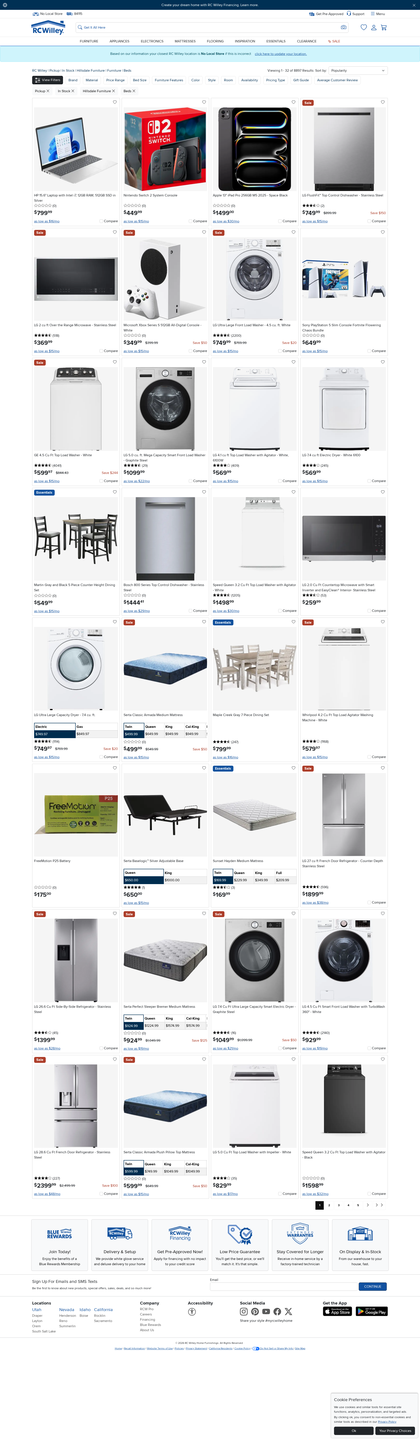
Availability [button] (249, 80)
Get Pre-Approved (329, 14)
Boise (84, 1315)
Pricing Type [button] (275, 80)
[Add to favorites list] (114, 102)
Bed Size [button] (140, 80)
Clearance (307, 41)
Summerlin (67, 1326)
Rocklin (99, 1315)
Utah (36, 1309)
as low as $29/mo (137, 611)
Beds (127, 70)
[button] (43, 5)
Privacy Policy (387, 1422)
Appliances (119, 41)
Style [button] (212, 80)
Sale (335, 41)
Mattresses (185, 41)
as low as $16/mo (47, 221)
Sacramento (103, 1321)
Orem (36, 1326)
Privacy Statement (196, 1348)
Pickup (55, 70)
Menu (380, 14)
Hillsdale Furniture (91, 70)
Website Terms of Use (160, 1348)
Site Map (300, 1348)
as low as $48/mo (47, 1194)
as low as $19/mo (136, 1048)
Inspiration (245, 41)
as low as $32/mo (315, 1194)
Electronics (152, 41)
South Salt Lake (44, 1331)
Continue (372, 1286)
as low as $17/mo (225, 1194)
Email (214, 1280)
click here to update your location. (281, 54)
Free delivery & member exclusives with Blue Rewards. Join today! (210, 5)
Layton (37, 1321)
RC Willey (39, 70)
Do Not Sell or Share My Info (276, 1348)
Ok (354, 1431)
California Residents (221, 1348)
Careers (146, 1314)
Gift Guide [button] (301, 80)
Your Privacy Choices (395, 1431)
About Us (147, 1330)
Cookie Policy (242, 1348)
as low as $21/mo (225, 1048)
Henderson (67, 1315)
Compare (111, 221)
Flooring (215, 41)
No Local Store (51, 13)
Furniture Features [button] (169, 80)
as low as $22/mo (137, 481)
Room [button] (228, 80)
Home (118, 1348)
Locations (41, 1303)
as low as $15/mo (136, 221)
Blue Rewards (150, 1325)
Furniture (89, 41)
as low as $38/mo (315, 902)
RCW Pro (147, 1309)
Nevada (66, 1309)
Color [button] (195, 80)
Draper (37, 1315)
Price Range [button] (115, 80)
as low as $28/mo (47, 1048)
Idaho (85, 1309)
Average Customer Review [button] (337, 80)
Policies (179, 1348)
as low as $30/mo (226, 221)
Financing (147, 1319)
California (103, 1309)
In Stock (68, 70)
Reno (63, 1321)
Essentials (275, 41)
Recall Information (134, 1348)
